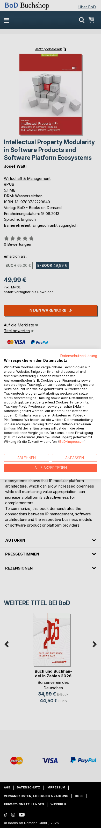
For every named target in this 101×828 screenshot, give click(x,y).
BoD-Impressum (71, 442)
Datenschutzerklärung (78, 355)
